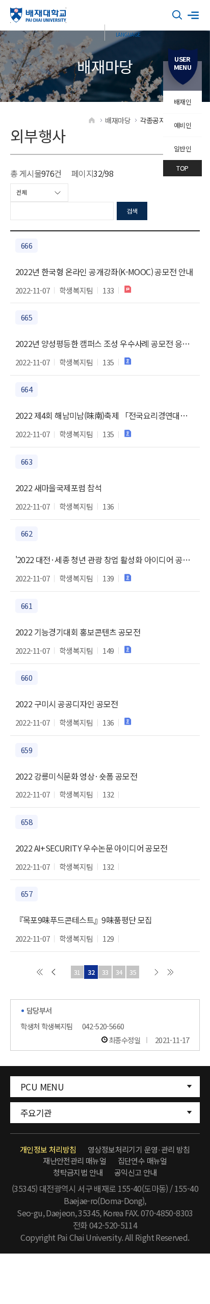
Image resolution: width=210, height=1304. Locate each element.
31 (77, 972)
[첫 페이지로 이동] (39, 972)
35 (132, 972)
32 (91, 972)
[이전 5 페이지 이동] (53, 972)
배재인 (182, 102)
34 (119, 972)
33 (105, 972)
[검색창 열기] (177, 15)
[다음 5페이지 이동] (156, 972)
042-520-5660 (103, 1026)
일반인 (182, 148)
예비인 (182, 125)
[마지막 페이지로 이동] (170, 972)
